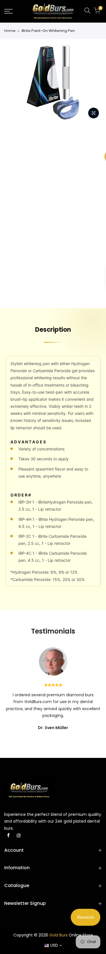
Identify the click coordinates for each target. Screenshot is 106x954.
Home (10, 30)
